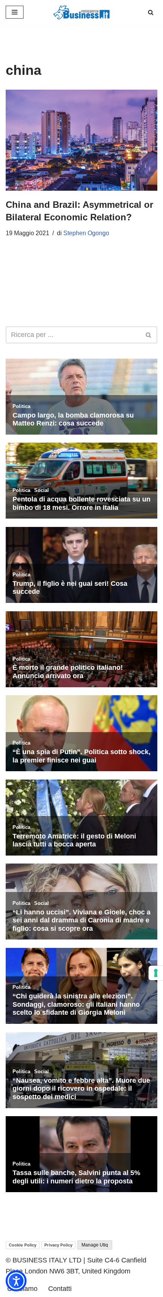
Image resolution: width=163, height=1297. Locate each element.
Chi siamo (22, 1288)
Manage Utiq (95, 1245)
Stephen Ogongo (86, 233)
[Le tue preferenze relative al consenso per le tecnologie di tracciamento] (156, 973)
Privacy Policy (58, 1245)
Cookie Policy (22, 1245)
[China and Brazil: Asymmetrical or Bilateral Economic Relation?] (81, 140)
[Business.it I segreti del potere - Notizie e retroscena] (81, 12)
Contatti (60, 1288)
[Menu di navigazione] (15, 12)
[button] (16, 1280)
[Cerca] (151, 12)
